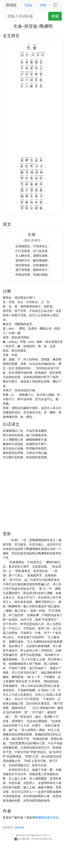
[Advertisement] (33, 123)
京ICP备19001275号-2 (38, 835)
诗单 (43, 5)
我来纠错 (19, 827)
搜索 (55, 16)
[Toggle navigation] (55, 5)
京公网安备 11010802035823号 (35, 839)
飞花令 (28, 5)
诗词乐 (11, 5)
